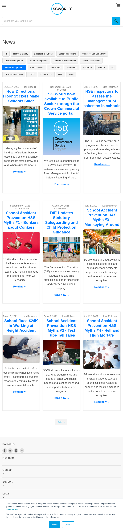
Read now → (21, 171)
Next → (61, 421)
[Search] (116, 21)
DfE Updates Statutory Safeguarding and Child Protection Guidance (61, 222)
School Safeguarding (14, 67)
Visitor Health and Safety (94, 54)
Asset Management (38, 60)
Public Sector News (91, 60)
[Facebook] (5, 450)
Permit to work (37, 67)
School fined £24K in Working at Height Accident (21, 326)
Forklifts (101, 67)
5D (112, 67)
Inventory (87, 67)
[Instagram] (16, 450)
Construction (46, 74)
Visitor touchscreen (14, 74)
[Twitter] (10, 450)
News (71, 74)
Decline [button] (68, 524)
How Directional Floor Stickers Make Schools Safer (21, 96)
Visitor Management (14, 60)
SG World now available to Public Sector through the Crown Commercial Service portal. (61, 103)
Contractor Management (65, 60)
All (6, 54)
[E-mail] (22, 450)
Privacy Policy (12, 509)
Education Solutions (43, 54)
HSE (60, 74)
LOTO (31, 74)
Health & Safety (20, 54)
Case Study (55, 67)
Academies (72, 67)
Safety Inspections (67, 54)
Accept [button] (54, 524)
